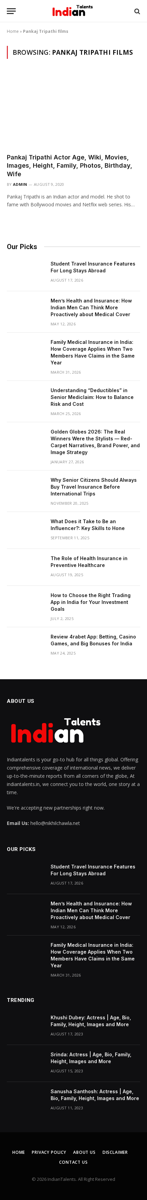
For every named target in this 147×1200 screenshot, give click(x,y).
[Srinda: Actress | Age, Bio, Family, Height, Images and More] (25, 1063)
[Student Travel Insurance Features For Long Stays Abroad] (25, 273)
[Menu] (11, 11)
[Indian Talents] (74, 11)
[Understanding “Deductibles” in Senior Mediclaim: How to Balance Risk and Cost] (25, 399)
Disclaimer (115, 1152)
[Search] (136, 11)
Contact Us (73, 1162)
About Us (84, 1152)
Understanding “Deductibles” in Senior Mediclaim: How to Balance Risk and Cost (92, 397)
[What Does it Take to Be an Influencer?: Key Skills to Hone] (25, 530)
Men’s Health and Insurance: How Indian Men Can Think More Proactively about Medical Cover (91, 307)
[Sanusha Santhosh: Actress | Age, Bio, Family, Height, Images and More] (25, 1100)
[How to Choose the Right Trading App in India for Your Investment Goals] (25, 604)
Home (13, 31)
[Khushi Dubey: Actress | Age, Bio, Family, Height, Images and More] (25, 1027)
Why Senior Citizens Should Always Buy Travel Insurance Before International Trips (94, 486)
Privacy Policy (49, 1152)
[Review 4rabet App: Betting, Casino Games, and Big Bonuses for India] (25, 646)
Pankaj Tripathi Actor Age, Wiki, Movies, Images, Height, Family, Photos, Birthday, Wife (69, 166)
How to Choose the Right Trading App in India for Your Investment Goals (91, 602)
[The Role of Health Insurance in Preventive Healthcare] (25, 567)
